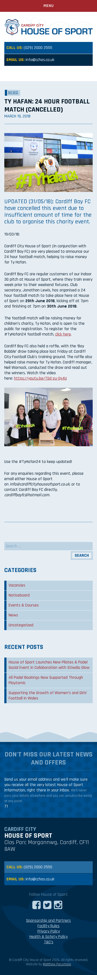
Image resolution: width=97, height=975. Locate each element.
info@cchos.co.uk (40, 60)
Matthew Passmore (57, 964)
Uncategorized (21, 625)
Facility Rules (48, 926)
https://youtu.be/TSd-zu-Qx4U (40, 378)
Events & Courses (24, 605)
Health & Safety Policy (48, 937)
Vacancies (17, 585)
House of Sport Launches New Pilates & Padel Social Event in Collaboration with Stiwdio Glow (49, 664)
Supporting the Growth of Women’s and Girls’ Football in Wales (48, 695)
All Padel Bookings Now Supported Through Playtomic (46, 680)
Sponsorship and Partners (48, 920)
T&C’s (48, 942)
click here (63, 334)
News (13, 92)
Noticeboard (19, 595)
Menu (48, 6)
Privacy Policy (48, 931)
